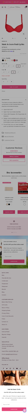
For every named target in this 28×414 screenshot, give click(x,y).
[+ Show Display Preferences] (25, 411)
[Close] (25, 372)
